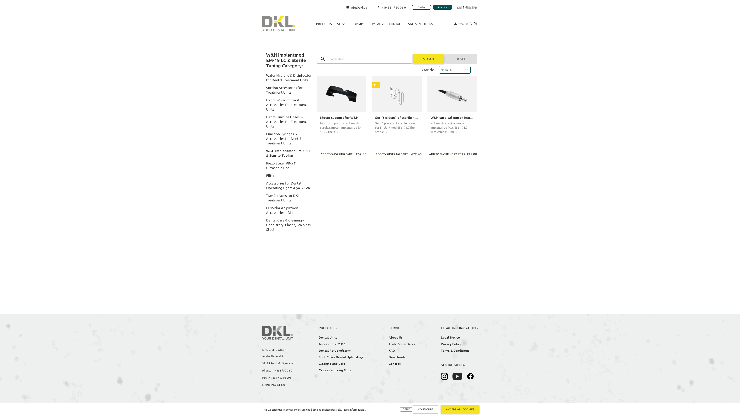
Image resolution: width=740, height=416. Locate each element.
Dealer (421, 7)
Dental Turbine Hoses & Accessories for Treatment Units (286, 121)
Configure (426, 409)
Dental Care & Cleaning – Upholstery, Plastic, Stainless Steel (288, 224)
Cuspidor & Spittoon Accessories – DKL (282, 210)
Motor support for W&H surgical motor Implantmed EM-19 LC (341, 117)
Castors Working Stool (335, 370)
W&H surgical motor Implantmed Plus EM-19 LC (452, 117)
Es (470, 7)
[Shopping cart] (475, 24)
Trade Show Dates (402, 344)
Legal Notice (450, 337)
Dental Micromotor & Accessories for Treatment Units (286, 104)
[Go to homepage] (279, 23)
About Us (395, 337)
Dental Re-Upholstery (335, 350)
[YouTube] (457, 376)
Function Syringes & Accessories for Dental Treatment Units (283, 138)
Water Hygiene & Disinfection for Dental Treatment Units (289, 77)
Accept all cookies (460, 409)
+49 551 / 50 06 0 (394, 7)
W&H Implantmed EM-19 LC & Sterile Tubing (289, 153)
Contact (394, 363)
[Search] (471, 23)
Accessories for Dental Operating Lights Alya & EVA (288, 185)
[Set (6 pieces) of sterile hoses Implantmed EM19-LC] (397, 94)
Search (428, 59)
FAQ (392, 350)
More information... (354, 409)
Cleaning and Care (332, 363)
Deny (406, 409)
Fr (475, 7)
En (464, 7)
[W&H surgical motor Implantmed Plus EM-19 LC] (452, 94)
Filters (271, 175)
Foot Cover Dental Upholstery (341, 357)
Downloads (397, 357)
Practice (442, 7)
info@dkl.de (359, 7)
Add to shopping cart (336, 154)
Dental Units (328, 337)
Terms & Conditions (455, 350)
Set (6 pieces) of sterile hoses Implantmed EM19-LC (397, 117)
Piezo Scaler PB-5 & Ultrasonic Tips (281, 165)
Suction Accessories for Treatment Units (284, 90)
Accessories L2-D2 (332, 344)
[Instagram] (444, 376)
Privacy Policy (451, 344)
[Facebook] (470, 376)
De (459, 7)
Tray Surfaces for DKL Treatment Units (282, 197)
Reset (461, 59)
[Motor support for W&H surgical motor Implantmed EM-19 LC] (342, 94)
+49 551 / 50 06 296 (279, 377)
